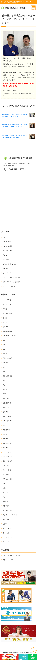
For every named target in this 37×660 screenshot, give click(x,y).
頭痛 (4, 425)
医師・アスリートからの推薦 (11, 282)
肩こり (5, 385)
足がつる (5, 501)
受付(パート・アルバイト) (10, 560)
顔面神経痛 (6, 474)
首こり (5, 322)
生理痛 (5, 389)
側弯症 (5, 349)
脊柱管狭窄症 (7, 430)
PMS (4, 394)
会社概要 (5, 268)
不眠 (4, 340)
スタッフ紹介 (7, 241)
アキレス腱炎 (7, 452)
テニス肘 (5, 492)
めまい (5, 497)
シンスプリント (7, 456)
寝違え (5, 371)
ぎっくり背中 (7, 528)
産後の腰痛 (6, 407)
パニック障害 (7, 300)
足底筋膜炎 (6, 519)
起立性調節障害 (7, 313)
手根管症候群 (7, 443)
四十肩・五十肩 (7, 537)
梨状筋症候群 (7, 403)
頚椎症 (5, 483)
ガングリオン (7, 304)
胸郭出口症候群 (7, 479)
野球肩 (5, 309)
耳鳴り (5, 353)
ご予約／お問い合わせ (9, 264)
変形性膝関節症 (7, 421)
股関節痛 (5, 327)
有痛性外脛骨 (7, 470)
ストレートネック (8, 510)
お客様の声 (6, 259)
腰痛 (4, 380)
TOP (4, 237)
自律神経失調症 (7, 358)
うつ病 (5, 318)
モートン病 (6, 541)
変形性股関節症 (7, 461)
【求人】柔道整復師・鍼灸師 (11, 277)
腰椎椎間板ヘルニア (9, 331)
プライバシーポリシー (9, 286)
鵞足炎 (5, 344)
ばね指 (5, 524)
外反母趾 (5, 438)
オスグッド (6, 447)
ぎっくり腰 (6, 533)
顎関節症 (5, 412)
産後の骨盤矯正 (7, 376)
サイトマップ (7, 273)
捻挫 (4, 488)
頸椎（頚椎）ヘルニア (9, 336)
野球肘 (5, 434)
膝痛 (4, 367)
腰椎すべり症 (7, 416)
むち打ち (5, 362)
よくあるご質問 (7, 250)
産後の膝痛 (6, 398)
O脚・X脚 (6, 465)
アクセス (5, 255)
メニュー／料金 (7, 246)
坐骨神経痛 (6, 506)
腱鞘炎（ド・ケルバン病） (11, 515)
